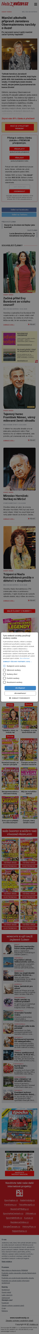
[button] (19, 661)
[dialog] (19, 667)
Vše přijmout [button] (20, 688)
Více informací (25, 658)
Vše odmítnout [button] (20, 693)
